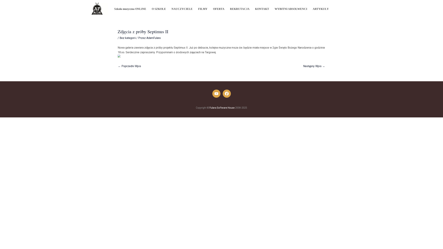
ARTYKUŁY (321, 8)
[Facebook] (227, 94)
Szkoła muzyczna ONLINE (130, 8)
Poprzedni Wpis (129, 66)
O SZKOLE (159, 8)
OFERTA (218, 8)
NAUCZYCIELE (182, 8)
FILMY (202, 8)
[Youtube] (216, 94)
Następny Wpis (314, 66)
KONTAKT (262, 8)
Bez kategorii (128, 38)
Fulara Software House (222, 107)
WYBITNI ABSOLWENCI (291, 8)
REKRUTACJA (240, 8)
